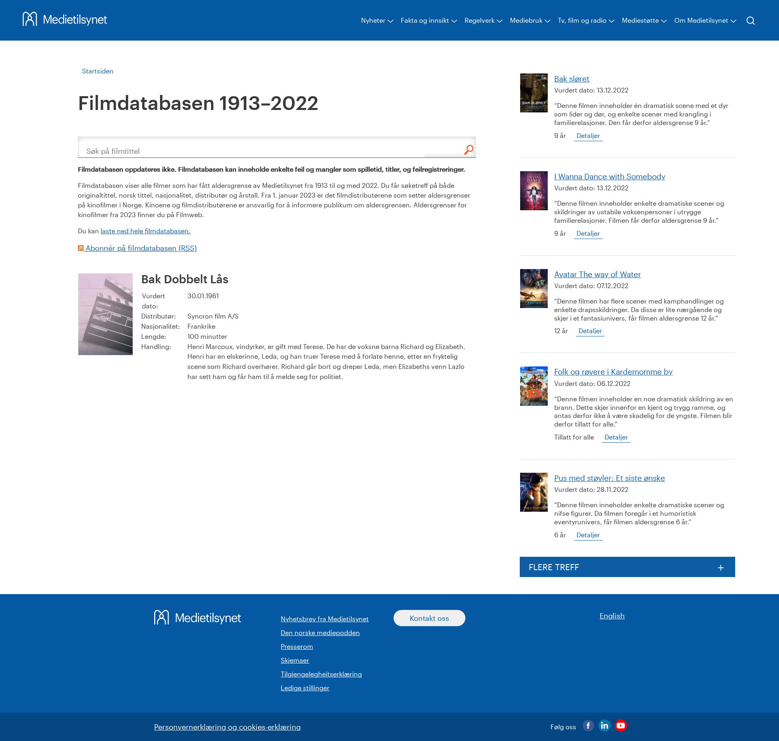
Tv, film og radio (582, 20)
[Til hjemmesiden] (65, 23)
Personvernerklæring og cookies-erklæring (227, 726)
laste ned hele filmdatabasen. (146, 231)
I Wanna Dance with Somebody (609, 176)
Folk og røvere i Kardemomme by (613, 371)
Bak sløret (572, 78)
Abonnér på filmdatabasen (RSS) (140, 247)
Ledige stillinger (305, 687)
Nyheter (373, 20)
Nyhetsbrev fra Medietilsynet (325, 619)
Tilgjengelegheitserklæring (321, 674)
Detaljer (588, 135)
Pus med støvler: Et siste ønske (609, 478)
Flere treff (554, 567)
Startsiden (98, 71)
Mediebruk (526, 20)
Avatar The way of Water (597, 274)
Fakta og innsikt (425, 20)
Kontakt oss (429, 618)
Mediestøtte (640, 20)
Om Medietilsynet (701, 20)
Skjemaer (295, 660)
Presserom (297, 646)
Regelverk (480, 20)
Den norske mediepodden (320, 632)
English (612, 615)
